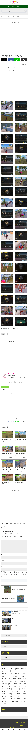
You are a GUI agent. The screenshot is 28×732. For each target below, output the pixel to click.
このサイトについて (20, 722)
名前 (3, 554)
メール (3, 560)
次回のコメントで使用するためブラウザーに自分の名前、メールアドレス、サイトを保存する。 (14, 574)
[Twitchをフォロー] (20, 382)
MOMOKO (11, 373)
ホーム (7, 722)
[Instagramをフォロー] (15, 382)
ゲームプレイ (5, 387)
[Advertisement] (14, 38)
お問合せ (21, 725)
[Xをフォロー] (11, 382)
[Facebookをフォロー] (13, 382)
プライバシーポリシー (14, 727)
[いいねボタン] (3, 334)
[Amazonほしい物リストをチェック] (18, 382)
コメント (4, 538)
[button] (25, 11)
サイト (3, 566)
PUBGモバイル (6, 389)
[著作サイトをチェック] (9, 382)
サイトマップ (7, 725)
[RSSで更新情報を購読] (22, 382)
